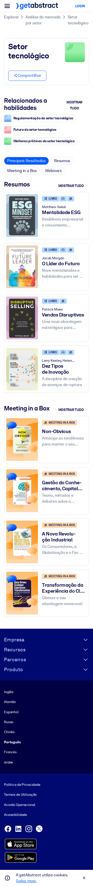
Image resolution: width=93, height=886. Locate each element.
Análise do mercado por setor (43, 20)
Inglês (8, 692)
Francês (10, 752)
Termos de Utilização (20, 795)
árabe (8, 762)
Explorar (11, 17)
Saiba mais (26, 881)
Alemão (10, 702)
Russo (8, 722)
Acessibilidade (15, 815)
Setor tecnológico (78, 20)
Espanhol (11, 712)
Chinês (9, 732)
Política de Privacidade (22, 785)
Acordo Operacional (19, 805)
